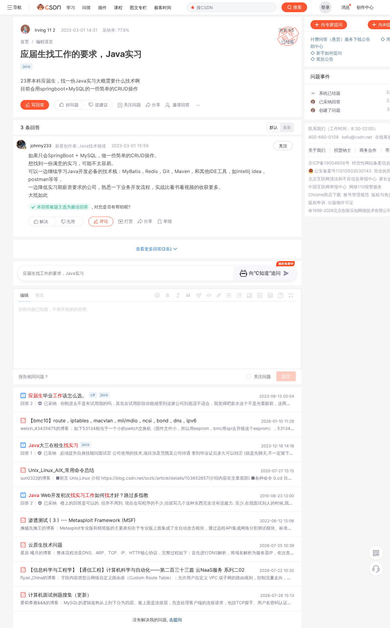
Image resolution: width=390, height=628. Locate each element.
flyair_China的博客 (38, 577)
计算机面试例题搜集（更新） (60, 595)
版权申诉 (316, 202)
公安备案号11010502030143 (342, 171)
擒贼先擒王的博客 (37, 527)
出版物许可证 (340, 202)
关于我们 (316, 150)
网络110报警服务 (365, 186)
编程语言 (44, 41)
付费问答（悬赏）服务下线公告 (340, 39)
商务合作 (368, 150)
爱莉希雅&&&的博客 (39, 602)
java (26, 66)
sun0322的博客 (35, 478)
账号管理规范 (356, 194)
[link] (24, 41)
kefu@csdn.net (357, 137)
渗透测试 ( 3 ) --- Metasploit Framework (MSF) (82, 520)
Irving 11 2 (45, 30)
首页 (24, 41)
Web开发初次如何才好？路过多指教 (88, 495)
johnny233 (40, 145)
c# (92, 394)
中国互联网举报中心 (327, 186)
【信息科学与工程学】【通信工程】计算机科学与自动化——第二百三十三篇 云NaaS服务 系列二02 (136, 570)
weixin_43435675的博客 (44, 428)
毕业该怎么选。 (57, 395)
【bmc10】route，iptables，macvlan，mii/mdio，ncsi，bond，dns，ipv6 (112, 420)
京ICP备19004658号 (328, 163)
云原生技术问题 (45, 545)
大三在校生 (53, 445)
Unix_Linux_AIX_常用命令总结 (61, 470)
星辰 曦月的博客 (35, 552)
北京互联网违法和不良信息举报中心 (342, 178)
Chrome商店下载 (324, 194)
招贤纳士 (342, 150)
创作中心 (365, 7)
